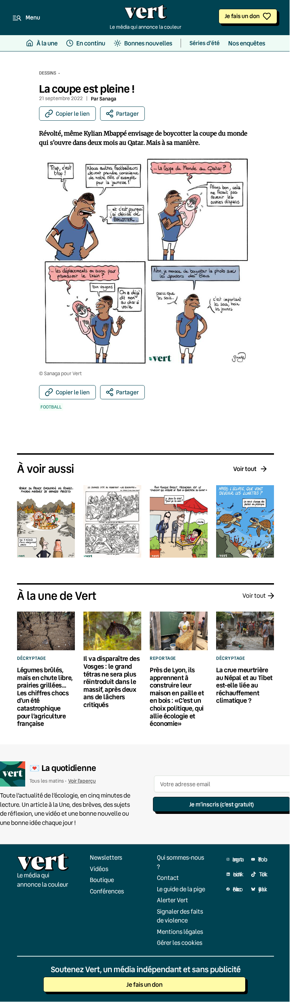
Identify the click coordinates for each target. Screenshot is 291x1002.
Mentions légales (180, 931)
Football (51, 407)
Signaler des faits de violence (180, 916)
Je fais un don (242, 16)
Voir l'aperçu (82, 781)
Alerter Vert (172, 900)
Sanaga (107, 98)
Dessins (47, 73)
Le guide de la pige (181, 889)
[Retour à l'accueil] (145, 13)
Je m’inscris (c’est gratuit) (221, 804)
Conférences (107, 891)
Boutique (102, 880)
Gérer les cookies (179, 942)
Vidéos (99, 869)
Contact (168, 878)
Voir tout (245, 469)
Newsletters (106, 857)
